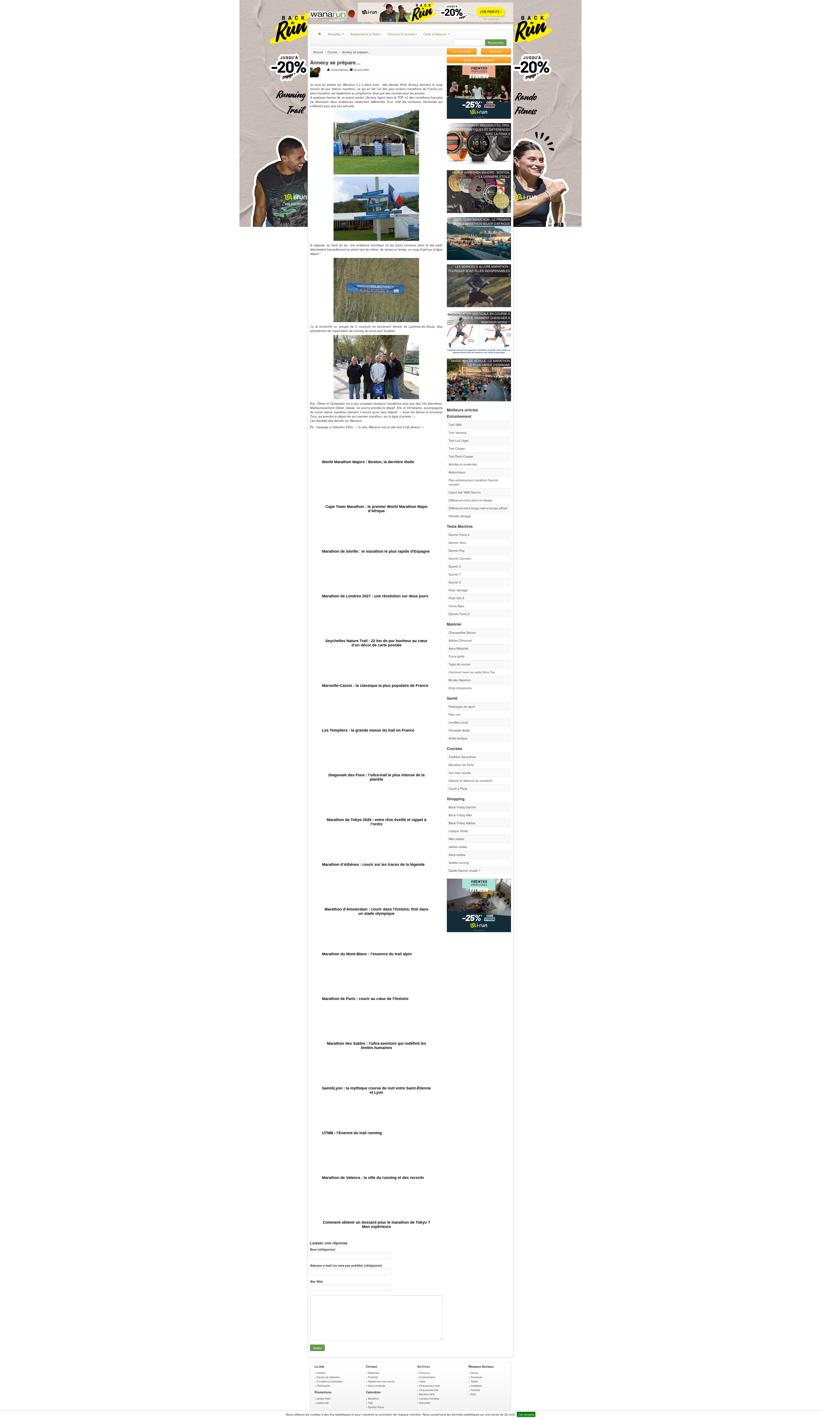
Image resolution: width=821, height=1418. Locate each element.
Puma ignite (457, 656)
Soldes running (459, 862)
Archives (423, 1366)
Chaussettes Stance (462, 632)
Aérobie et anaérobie (463, 464)
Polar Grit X (456, 598)
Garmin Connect (460, 558)
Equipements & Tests (364, 34)
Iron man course (460, 773)
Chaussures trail (428, 1390)
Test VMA (455, 425)
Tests (422, 1381)
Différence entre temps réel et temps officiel (478, 508)
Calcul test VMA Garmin (465, 492)
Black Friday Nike (460, 815)
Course (332, 52)
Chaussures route (429, 1385)
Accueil (318, 52)
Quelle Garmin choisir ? (464, 870)
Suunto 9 (455, 582)
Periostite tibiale (459, 730)
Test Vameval (458, 432)
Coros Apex (456, 606)
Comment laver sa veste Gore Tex (472, 672)
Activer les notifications (479, 60)
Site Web (316, 1281)
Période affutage (460, 516)
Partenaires (323, 1385)
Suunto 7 (455, 574)
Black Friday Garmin (462, 807)
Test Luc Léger (459, 440)
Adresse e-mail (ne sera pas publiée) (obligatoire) (346, 1265)
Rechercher (496, 42)
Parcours (424, 1373)
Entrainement (427, 1377)
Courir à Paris (458, 788)
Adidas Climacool (460, 640)
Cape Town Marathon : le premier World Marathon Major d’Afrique (481, 221)
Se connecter (462, 51)
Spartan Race (376, 1407)
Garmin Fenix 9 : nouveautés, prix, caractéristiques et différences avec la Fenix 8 (481, 129)
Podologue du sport (462, 706)
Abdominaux (457, 472)
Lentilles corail (458, 722)
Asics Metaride (458, 648)
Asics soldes (457, 855)
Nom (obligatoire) (322, 1249)
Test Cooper (457, 448)
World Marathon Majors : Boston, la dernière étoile (481, 174)
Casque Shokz (458, 831)
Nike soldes (456, 839)
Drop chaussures (460, 688)
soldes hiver (324, 1398)
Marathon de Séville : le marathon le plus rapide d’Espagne (480, 363)
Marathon (373, 1398)
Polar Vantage (458, 590)
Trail (370, 1403)
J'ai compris (526, 1414)
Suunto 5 (455, 566)
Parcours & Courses (401, 34)
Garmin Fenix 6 (459, 535)
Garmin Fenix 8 (459, 614)
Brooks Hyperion (460, 680)
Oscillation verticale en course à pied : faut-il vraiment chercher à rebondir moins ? (481, 317)
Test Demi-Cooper (461, 456)
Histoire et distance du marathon (471, 780)
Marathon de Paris (461, 765)
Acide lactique (458, 738)
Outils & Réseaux (435, 34)
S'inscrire (496, 51)
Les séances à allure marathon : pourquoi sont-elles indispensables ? (479, 270)
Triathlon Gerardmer (462, 757)
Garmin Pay (457, 550)
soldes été (323, 1403)
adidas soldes (458, 847)
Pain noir (455, 714)
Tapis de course (459, 664)
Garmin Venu (457, 542)
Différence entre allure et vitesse (470, 500)
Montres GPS (427, 1394)
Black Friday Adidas (462, 823)
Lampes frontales (429, 1398)
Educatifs (424, 1403)
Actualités (335, 34)
